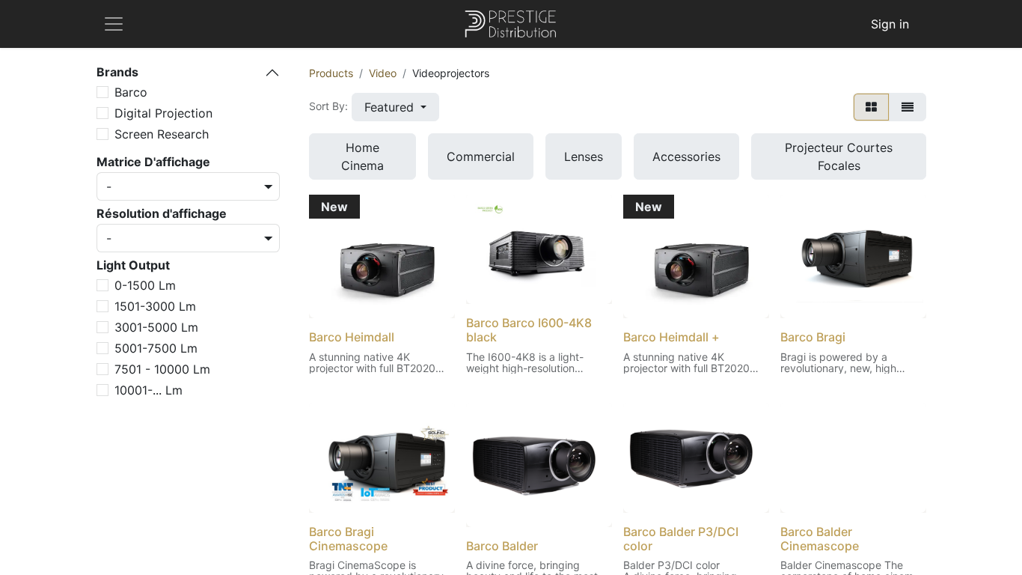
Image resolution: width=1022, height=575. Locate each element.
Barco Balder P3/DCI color (680, 538)
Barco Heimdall (351, 336)
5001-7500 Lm (156, 348)
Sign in (890, 23)
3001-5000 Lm (156, 327)
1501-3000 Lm (155, 306)
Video (383, 73)
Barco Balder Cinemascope (819, 538)
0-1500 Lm (145, 285)
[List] (907, 107)
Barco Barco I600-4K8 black (529, 329)
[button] (395, 107)
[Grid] (871, 107)
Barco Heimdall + (671, 336)
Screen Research (161, 134)
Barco (130, 92)
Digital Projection (163, 113)
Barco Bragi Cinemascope (348, 538)
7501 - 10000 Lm (162, 369)
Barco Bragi (812, 336)
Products (331, 73)
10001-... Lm (148, 390)
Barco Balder (502, 545)
